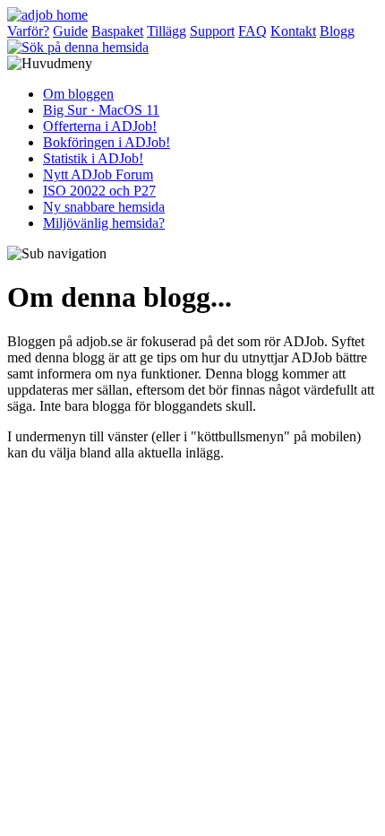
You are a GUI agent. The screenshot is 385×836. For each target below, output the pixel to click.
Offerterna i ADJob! (100, 126)
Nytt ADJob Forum (98, 174)
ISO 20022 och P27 (99, 190)
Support (212, 31)
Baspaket (117, 31)
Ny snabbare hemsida (104, 206)
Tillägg (166, 31)
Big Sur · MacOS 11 (101, 110)
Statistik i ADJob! (93, 158)
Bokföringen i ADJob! (106, 142)
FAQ (252, 31)
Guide (70, 31)
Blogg (337, 31)
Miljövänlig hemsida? (104, 223)
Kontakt (293, 31)
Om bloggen (78, 93)
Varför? (28, 31)
